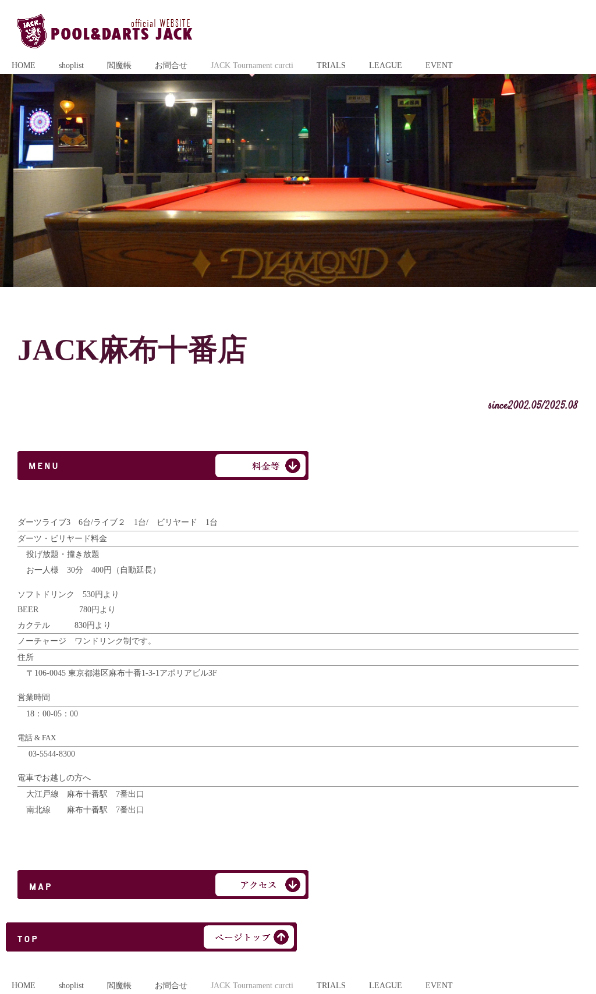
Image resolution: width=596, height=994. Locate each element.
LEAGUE (385, 65)
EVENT (439, 65)
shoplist (71, 65)
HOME (24, 65)
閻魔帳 (119, 65)
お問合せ (171, 65)
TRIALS (331, 65)
